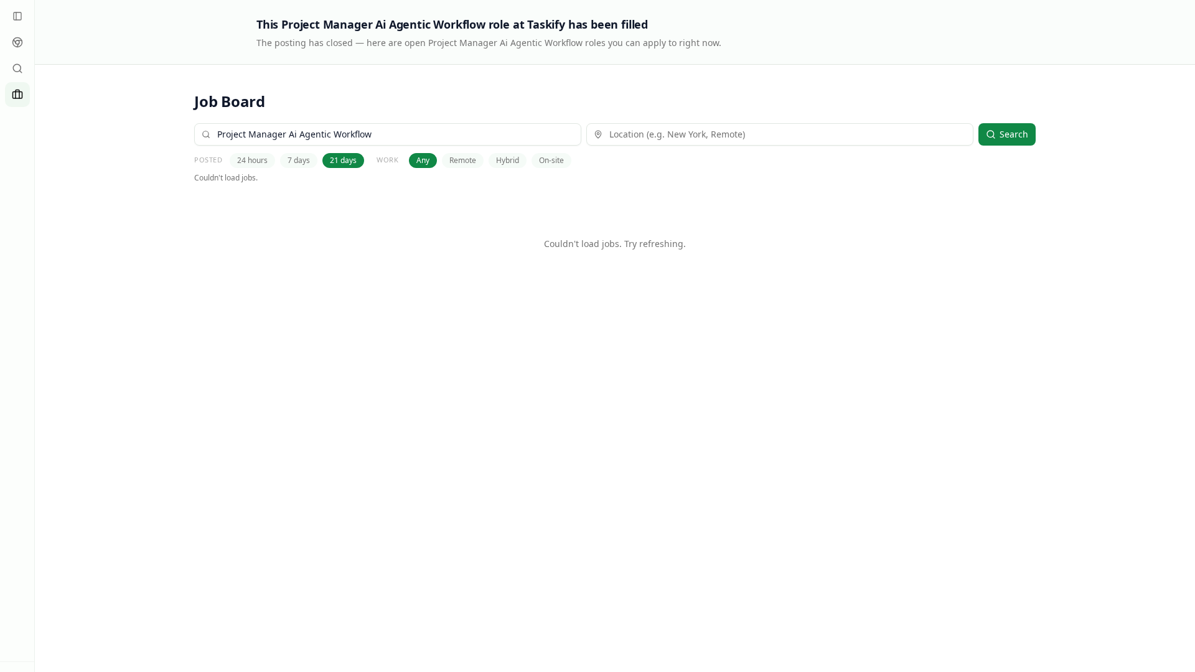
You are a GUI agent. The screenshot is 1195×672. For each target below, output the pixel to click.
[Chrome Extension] (17, 42)
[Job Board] (17, 94)
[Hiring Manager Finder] (17, 68)
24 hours (252, 160)
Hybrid (507, 160)
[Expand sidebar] (17, 16)
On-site (551, 160)
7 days (299, 160)
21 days (343, 160)
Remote (462, 160)
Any (422, 160)
